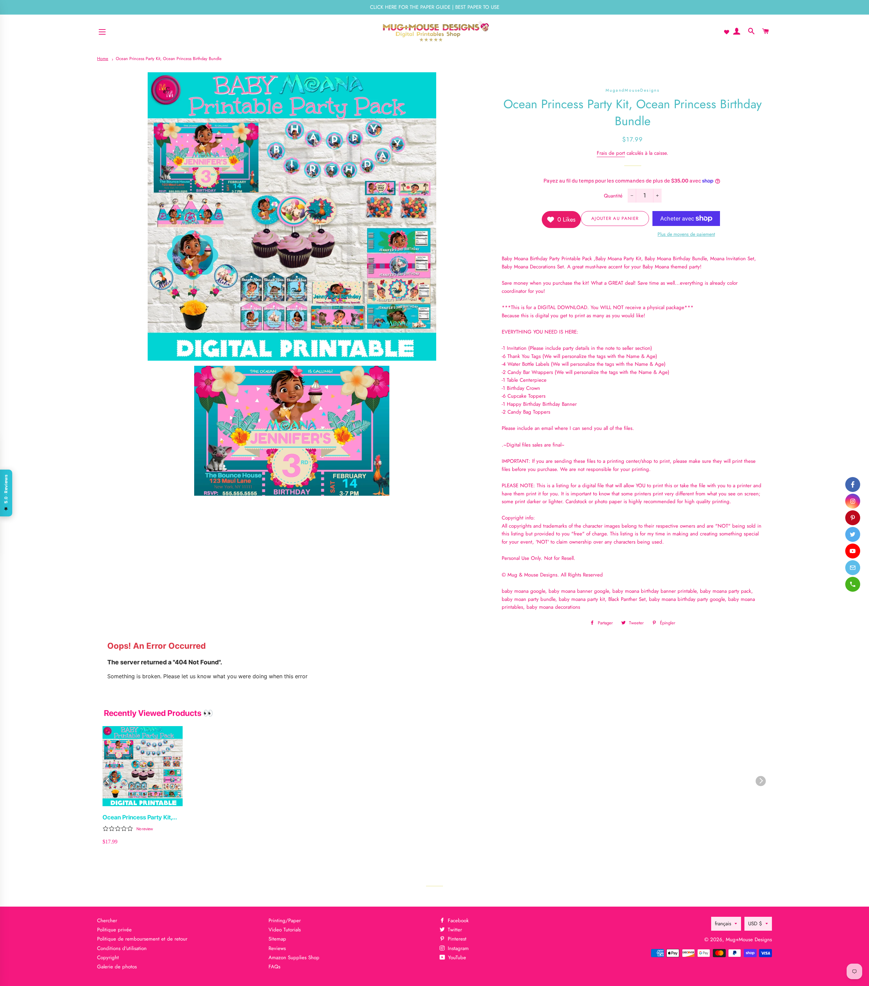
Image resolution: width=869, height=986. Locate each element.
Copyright (108, 957)
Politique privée (114, 929)
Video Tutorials (285, 929)
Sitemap (277, 939)
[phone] (852, 584)
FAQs (274, 966)
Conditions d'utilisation (122, 948)
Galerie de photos (117, 966)
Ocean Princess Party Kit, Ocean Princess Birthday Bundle (169, 58)
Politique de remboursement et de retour (142, 939)
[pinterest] (852, 517)
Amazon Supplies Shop (294, 957)
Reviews (277, 948)
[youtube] (852, 551)
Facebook (457, 920)
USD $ (755, 923)
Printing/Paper (285, 920)
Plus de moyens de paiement (686, 234)
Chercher (107, 920)
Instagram (457, 948)
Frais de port (611, 153)
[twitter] (852, 534)
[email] (852, 567)
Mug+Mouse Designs (749, 939)
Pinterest (456, 939)
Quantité (613, 196)
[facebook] (852, 484)
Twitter (454, 929)
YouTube (456, 957)
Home (102, 58)
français (723, 923)
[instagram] (852, 501)
